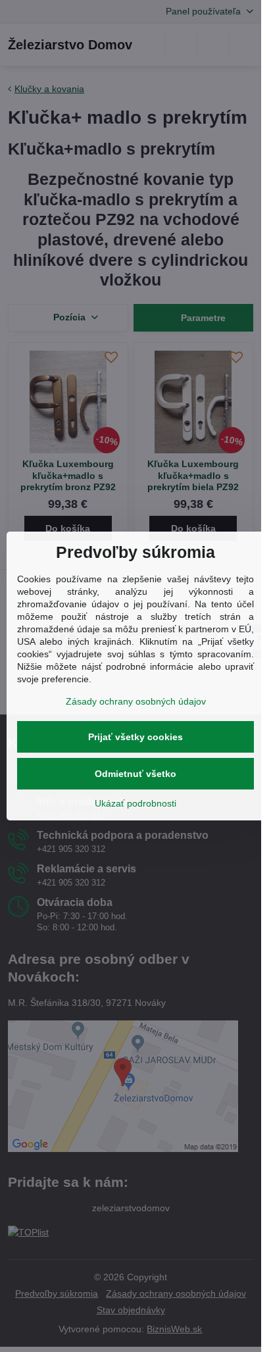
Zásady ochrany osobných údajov (136, 701)
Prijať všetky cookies (135, 737)
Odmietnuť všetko (135, 773)
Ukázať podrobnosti (135, 803)
